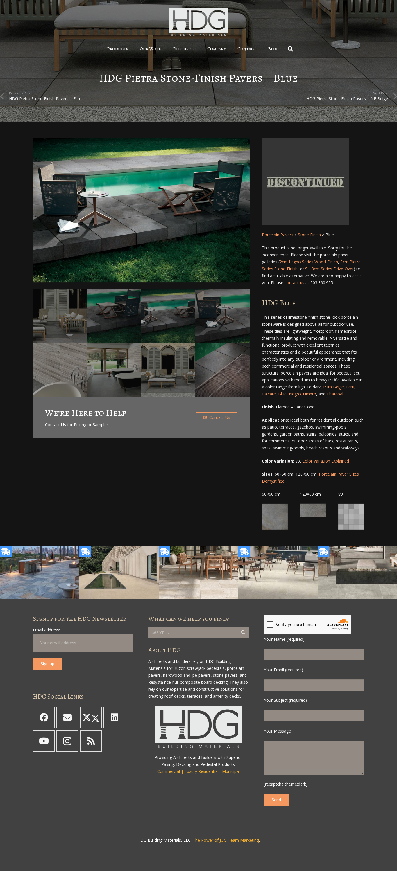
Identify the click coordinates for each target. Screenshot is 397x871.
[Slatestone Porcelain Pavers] (39, 572)
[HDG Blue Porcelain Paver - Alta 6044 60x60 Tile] (275, 517)
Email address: (46, 630)
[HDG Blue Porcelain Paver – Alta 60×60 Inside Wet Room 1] (114, 370)
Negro (295, 394)
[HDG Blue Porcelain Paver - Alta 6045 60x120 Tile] (313, 510)
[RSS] (91, 741)
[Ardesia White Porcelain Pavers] (278, 572)
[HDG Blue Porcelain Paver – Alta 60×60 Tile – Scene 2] (222, 370)
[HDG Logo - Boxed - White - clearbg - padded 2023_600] (198, 22)
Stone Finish (309, 234)
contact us (294, 282)
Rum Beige (333, 387)
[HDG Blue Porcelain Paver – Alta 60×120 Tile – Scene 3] (168, 370)
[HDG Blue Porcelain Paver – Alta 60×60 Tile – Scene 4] (168, 316)
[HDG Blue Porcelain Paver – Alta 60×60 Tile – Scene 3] (114, 316)
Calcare (269, 394)
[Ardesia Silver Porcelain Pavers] (357, 572)
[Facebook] (44, 717)
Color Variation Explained (325, 461)
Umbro (309, 394)
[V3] (351, 517)
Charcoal (335, 394)
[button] (132, 48)
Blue (282, 394)
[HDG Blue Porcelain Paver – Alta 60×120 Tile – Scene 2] (60, 316)
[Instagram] (67, 741)
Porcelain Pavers (277, 234)
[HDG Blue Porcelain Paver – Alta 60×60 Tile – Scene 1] (222, 316)
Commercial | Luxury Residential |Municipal (198, 771)
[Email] (67, 717)
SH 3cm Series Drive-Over (329, 268)
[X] (91, 717)
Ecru (350, 387)
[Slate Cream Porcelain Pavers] (119, 572)
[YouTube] (44, 741)
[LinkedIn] (114, 717)
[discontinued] (313, 181)
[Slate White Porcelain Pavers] (198, 572)
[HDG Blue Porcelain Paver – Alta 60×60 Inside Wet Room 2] (60, 370)
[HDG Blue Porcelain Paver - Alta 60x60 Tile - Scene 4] (141, 210)
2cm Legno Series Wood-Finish (309, 261)
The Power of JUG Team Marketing (226, 840)
